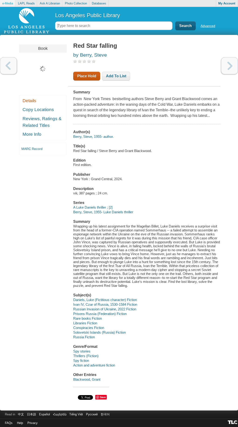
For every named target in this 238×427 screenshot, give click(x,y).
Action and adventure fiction (94, 365)
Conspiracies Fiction (88, 328)
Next (229, 65)
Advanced (208, 26)
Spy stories (81, 351)
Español (44, 414)
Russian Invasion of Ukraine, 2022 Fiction (104, 309)
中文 (21, 414)
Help (20, 423)
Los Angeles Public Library (87, 15)
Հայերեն (59, 414)
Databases (99, 3)
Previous (8, 65)
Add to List (116, 76)
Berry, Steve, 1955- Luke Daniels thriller (103, 212)
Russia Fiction (84, 337)
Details (29, 100)
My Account (226, 3)
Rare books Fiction (87, 318)
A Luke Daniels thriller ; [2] (92, 207)
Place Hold (86, 76)
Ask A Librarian (50, 3)
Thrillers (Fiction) (86, 356)
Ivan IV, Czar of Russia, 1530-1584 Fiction (105, 304)
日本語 (31, 414)
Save (103, 397)
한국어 (105, 414)
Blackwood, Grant (86, 379)
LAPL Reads (26, 3)
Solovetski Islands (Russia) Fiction (99, 332)
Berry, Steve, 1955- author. (93, 137)
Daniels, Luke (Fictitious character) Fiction (105, 300)
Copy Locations (38, 109)
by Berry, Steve (90, 55)
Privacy (32, 423)
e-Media (7, 3)
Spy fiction (81, 361)
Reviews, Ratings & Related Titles (42, 122)
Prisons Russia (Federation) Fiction (100, 314)
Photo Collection (76, 3)
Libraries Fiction (85, 323)
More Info (32, 134)
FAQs (9, 423)
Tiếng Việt (76, 414)
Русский (92, 414)
